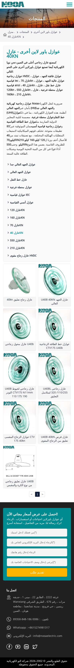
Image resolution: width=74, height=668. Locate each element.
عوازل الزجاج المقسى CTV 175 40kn (20, 438)
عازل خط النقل (18, 179)
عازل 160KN (17, 217)
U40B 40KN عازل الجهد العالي (54, 301)
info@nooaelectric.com (47, 636)
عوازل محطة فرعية (21, 187)
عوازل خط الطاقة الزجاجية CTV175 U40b (54, 346)
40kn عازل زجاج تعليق (19, 299)
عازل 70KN (16, 225)
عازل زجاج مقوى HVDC (23, 255)
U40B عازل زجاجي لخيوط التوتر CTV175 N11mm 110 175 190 (19, 392)
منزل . (11, 32)
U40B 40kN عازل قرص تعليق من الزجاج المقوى (54, 438)
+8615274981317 (39, 627)
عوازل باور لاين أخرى (45, 32)
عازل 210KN (17, 248)
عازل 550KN (17, 240)
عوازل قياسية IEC (20, 195)
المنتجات (24, 32)
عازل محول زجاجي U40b (19, 344)
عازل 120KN (17, 210)
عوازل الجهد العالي (20, 172)
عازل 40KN (14, 36)
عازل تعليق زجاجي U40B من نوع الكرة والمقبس (19, 483)
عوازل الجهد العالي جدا (22, 164)
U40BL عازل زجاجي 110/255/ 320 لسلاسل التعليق (55, 392)
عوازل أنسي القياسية (21, 202)
